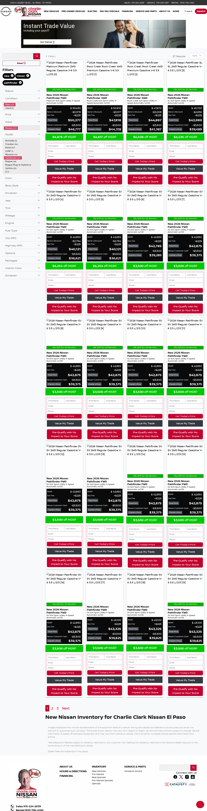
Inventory (99, 766)
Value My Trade (64, 168)
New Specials (99, 777)
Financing (66, 776)
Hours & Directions (73, 771)
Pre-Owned (98, 774)
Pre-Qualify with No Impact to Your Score (64, 179)
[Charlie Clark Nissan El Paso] (21, 11)
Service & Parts (135, 766)
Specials (96, 783)
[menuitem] (22, 104)
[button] (52, 11)
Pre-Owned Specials (102, 780)
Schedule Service (133, 771)
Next (66, 708)
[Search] (36, 56)
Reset (20, 63)
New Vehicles (99, 771)
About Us (66, 766)
